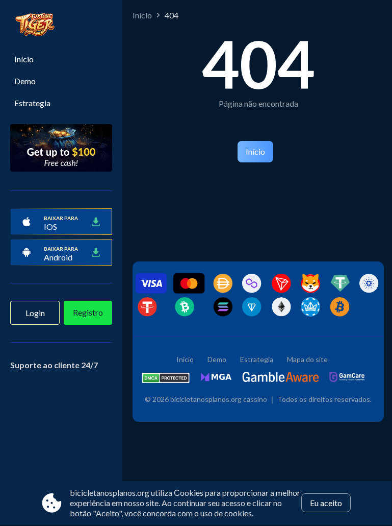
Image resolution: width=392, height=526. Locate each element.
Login (35, 313)
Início (24, 59)
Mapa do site (307, 359)
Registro (88, 312)
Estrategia (32, 103)
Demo (25, 81)
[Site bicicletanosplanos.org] (61, 26)
